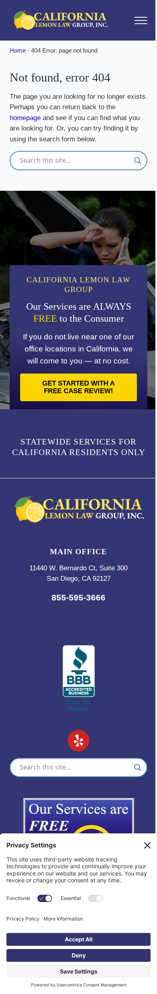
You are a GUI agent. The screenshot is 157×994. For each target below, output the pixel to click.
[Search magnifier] (137, 160)
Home (18, 50)
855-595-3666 (78, 597)
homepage (25, 118)
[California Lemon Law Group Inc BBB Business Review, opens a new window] (78, 650)
